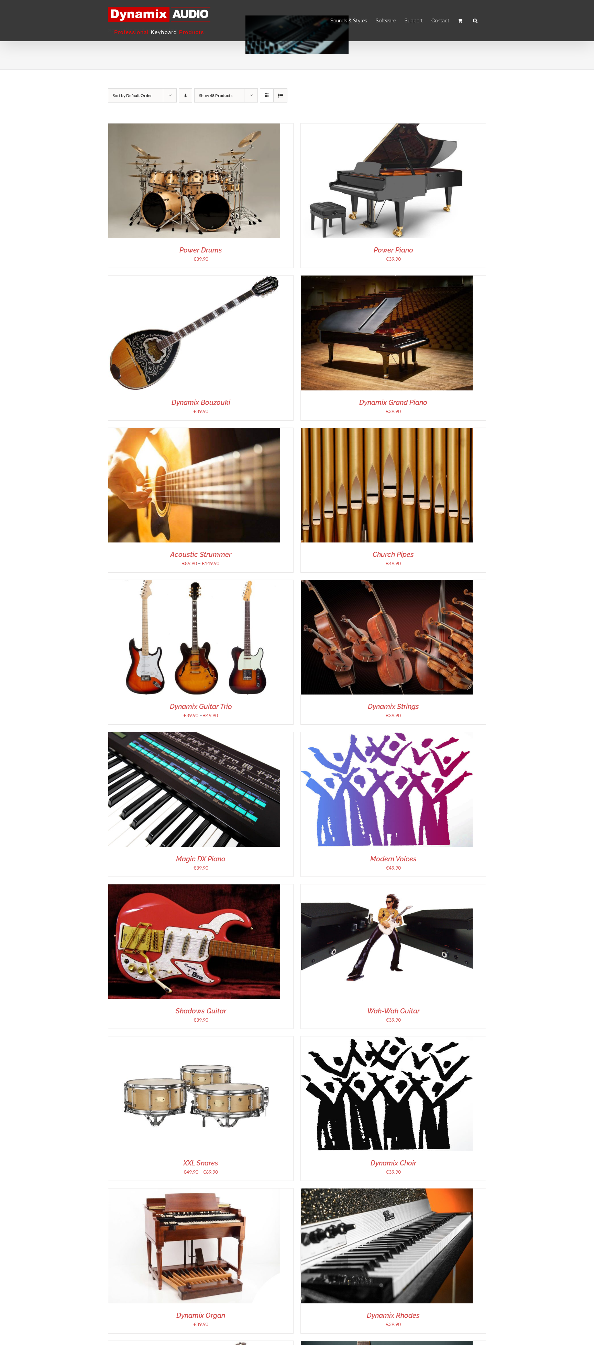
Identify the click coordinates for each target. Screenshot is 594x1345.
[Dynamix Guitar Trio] (194, 584)
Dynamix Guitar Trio (201, 706)
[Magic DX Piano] (194, 736)
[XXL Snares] (194, 1040)
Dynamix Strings (393, 706)
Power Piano (393, 250)
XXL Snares (200, 1163)
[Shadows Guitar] (194, 888)
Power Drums (200, 250)
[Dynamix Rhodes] (387, 1192)
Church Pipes (393, 554)
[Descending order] (185, 95)
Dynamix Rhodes (393, 1315)
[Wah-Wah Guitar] (387, 888)
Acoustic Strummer (200, 554)
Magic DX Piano (201, 859)
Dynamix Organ (200, 1315)
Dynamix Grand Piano (393, 402)
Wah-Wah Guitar (393, 1011)
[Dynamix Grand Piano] (387, 279)
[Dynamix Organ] (194, 1192)
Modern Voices (393, 859)
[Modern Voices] (387, 736)
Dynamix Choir (393, 1163)
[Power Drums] (194, 127)
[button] (475, 20)
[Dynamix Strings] (387, 584)
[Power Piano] (387, 127)
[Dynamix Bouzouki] (194, 279)
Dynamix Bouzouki (201, 402)
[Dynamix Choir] (387, 1040)
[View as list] (280, 95)
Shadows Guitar (201, 1011)
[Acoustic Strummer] (194, 431)
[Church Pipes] (387, 431)
